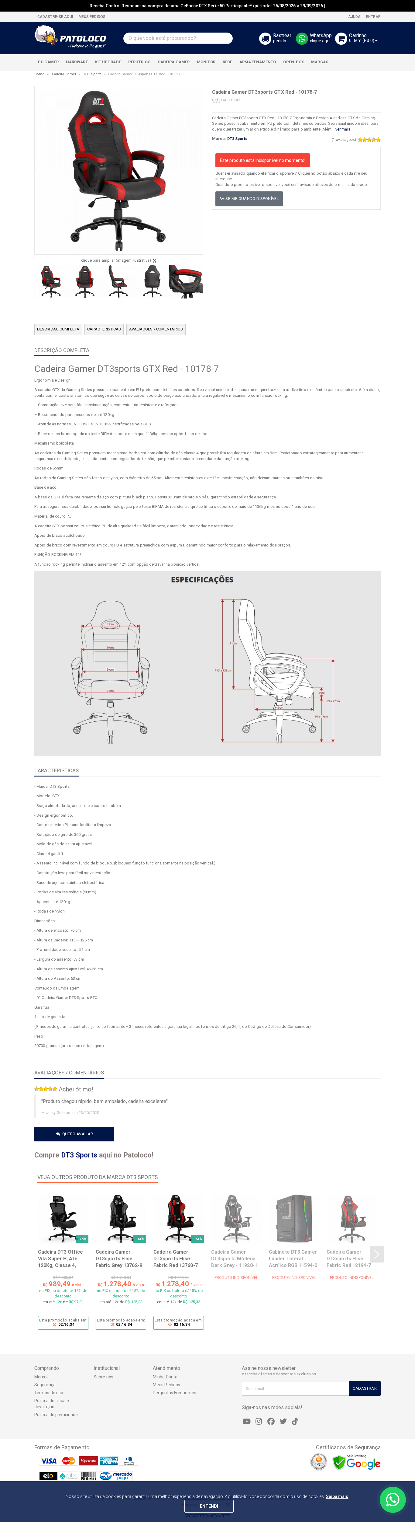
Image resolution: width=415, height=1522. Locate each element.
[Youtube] (247, 1421)
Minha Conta (165, 1376)
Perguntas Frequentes (174, 1392)
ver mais (342, 129)
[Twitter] (283, 1421)
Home (39, 74)
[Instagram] (259, 1421)
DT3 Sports (93, 74)
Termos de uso (48, 1392)
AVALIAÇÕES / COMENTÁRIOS (156, 329)
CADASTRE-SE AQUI (55, 17)
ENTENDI (209, 1506)
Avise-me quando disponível (249, 198)
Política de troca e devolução (51, 1403)
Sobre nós (103, 1376)
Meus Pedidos (166, 1384)
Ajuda (354, 17)
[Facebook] (271, 1421)
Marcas (41, 1376)
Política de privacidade (56, 1414)
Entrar (373, 17)
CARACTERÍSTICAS (104, 329)
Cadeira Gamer (64, 74)
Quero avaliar (77, 1134)
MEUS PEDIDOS (91, 17)
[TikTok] (295, 1421)
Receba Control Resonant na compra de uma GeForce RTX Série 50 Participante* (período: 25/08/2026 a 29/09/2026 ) (207, 5)
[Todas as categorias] (373, 62)
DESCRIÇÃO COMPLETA (58, 329)
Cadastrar (365, 1388)
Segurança (45, 1384)
